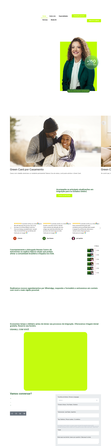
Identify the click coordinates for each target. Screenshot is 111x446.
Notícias (45, 20)
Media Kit (54, 20)
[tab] (93, 250)
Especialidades (63, 16)
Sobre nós (52, 16)
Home (44, 16)
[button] (100, 228)
